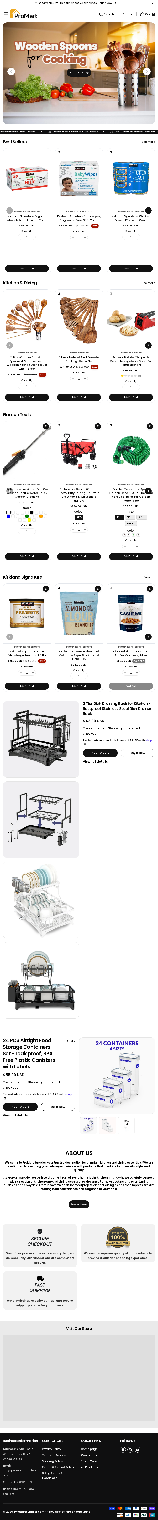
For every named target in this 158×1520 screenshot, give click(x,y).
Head (131, 523)
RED (79, 517)
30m (130, 517)
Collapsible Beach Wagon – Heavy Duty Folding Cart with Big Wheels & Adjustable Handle (79, 494)
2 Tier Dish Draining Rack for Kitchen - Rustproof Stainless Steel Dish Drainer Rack (117, 708)
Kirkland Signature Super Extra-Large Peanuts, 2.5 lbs (26, 653)
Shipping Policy (52, 1461)
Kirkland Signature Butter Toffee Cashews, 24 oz (131, 653)
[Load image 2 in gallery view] (107, 1125)
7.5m (141, 517)
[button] (6, 14)
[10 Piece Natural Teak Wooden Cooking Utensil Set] (79, 319)
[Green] (133, 535)
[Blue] (128, 535)
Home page (89, 1449)
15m (119, 517)
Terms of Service (54, 1455)
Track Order (89, 1461)
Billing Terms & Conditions (52, 1475)
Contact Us (89, 1455)
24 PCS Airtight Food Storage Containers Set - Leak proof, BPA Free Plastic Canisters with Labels (29, 1053)
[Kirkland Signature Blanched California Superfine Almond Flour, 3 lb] (79, 613)
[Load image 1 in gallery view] (88, 1125)
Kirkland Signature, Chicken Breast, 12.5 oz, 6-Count (131, 218)
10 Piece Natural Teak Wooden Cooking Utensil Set (79, 359)
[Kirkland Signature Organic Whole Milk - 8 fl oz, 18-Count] (27, 178)
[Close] (152, 3)
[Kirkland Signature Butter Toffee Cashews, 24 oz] (131, 613)
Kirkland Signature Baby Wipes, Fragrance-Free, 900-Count (79, 218)
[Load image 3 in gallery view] (126, 1125)
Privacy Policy (51, 1449)
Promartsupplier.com (29, 1512)
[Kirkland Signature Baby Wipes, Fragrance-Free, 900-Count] (79, 178)
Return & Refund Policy (58, 1467)
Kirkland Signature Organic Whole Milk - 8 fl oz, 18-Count (27, 218)
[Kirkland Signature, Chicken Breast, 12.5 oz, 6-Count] (131, 178)
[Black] (138, 535)
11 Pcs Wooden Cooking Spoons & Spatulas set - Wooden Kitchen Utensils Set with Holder (27, 363)
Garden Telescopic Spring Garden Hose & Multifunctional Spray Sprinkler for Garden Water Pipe (131, 494)
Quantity (27, 231)
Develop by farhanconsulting (69, 1512)
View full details (95, 761)
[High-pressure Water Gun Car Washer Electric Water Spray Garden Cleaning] (27, 451)
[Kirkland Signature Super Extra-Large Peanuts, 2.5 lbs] (27, 613)
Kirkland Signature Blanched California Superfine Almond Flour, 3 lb (79, 655)
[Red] (124, 535)
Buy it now (137, 753)
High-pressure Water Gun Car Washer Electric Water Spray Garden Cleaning (27, 493)
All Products (89, 1467)
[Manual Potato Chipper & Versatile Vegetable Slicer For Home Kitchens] (131, 319)
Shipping (115, 728)
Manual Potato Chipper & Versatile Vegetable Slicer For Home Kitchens (131, 361)
